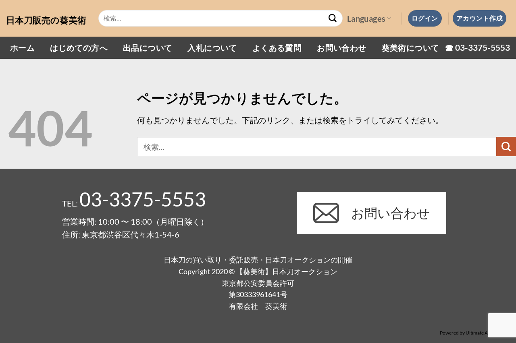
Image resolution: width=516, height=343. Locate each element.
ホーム (22, 47)
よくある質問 (277, 47)
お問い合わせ (341, 47)
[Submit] (333, 18)
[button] (425, 18)
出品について (147, 47)
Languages (366, 18)
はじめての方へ (79, 47)
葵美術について (410, 47)
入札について (212, 47)
